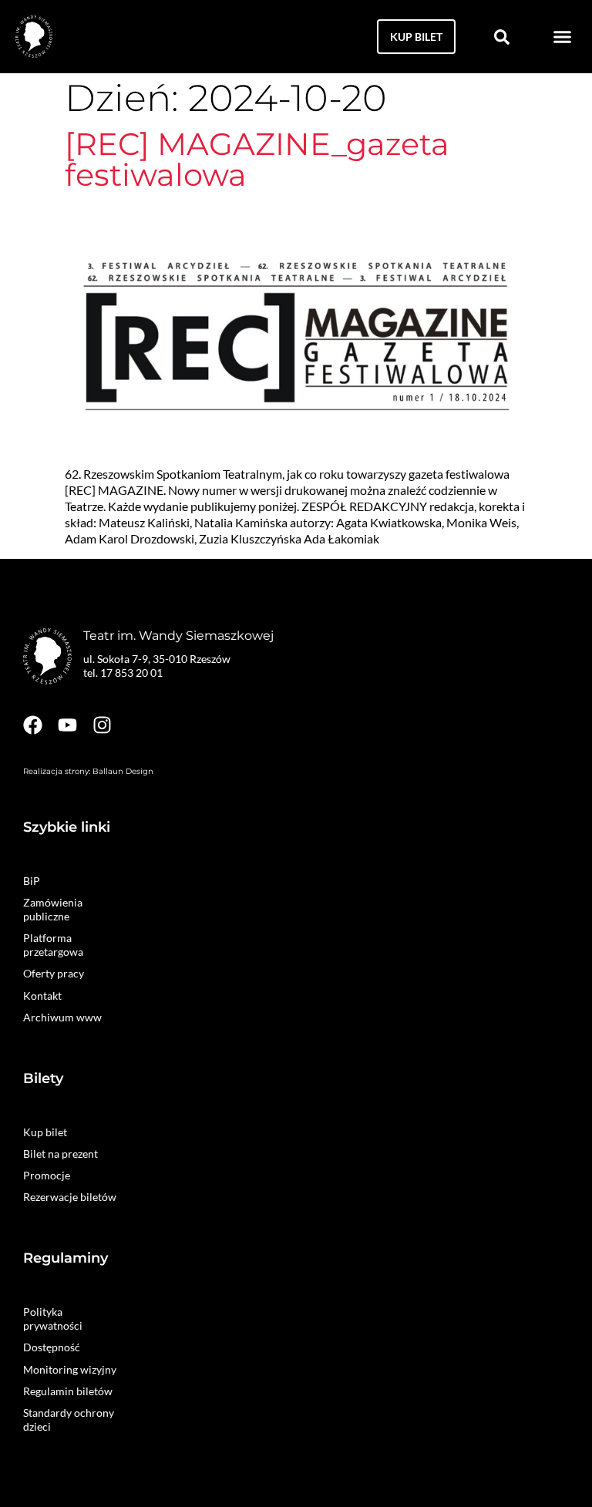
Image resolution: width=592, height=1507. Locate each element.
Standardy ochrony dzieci (68, 1419)
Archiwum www (62, 1017)
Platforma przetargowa (53, 944)
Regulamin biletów (68, 1391)
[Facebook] (32, 725)
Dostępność (51, 1347)
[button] (562, 37)
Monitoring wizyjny (69, 1369)
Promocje (46, 1175)
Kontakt (42, 995)
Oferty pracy (53, 973)
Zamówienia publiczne (52, 909)
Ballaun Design (122, 771)
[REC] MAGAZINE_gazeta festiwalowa (257, 159)
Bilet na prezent (60, 1153)
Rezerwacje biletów (69, 1196)
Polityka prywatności (52, 1318)
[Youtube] (67, 725)
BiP (31, 880)
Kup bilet (45, 1132)
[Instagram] (102, 725)
